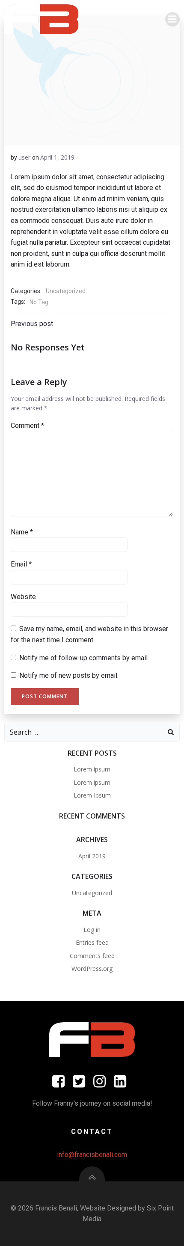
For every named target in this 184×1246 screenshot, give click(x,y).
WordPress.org (92, 968)
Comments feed (92, 956)
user (24, 157)
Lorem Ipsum (92, 795)
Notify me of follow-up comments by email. (84, 658)
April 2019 (92, 856)
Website (23, 597)
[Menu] (172, 19)
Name (22, 532)
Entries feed (92, 942)
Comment (27, 425)
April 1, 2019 (57, 157)
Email (21, 564)
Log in (92, 930)
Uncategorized (66, 291)
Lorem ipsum (92, 769)
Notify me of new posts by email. (69, 675)
